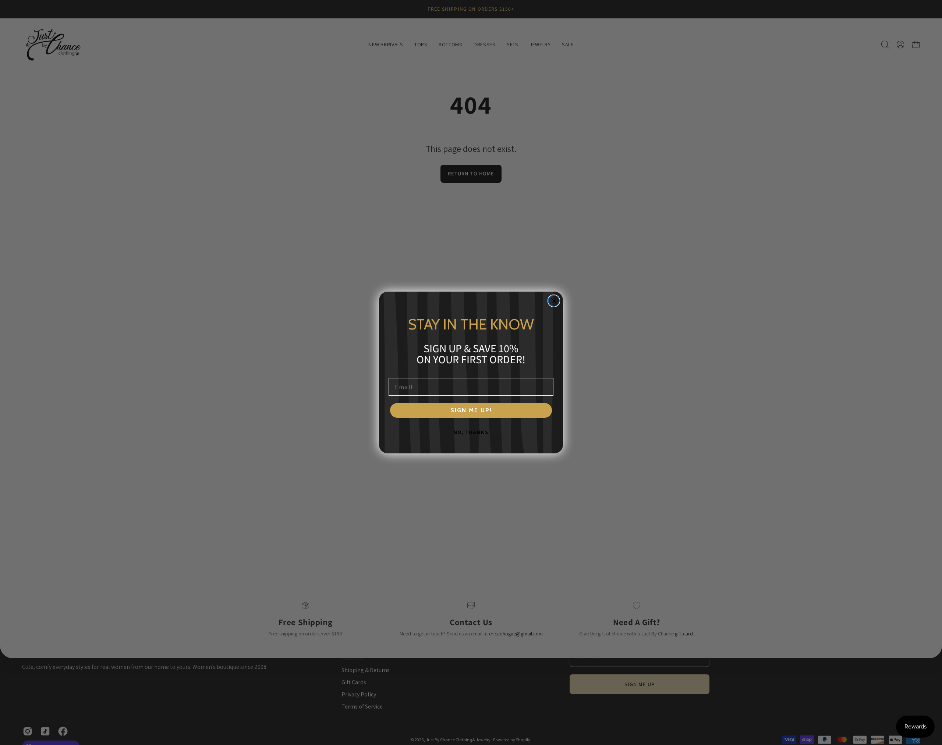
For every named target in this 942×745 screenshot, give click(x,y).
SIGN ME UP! (471, 410)
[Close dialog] (553, 300)
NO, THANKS (471, 432)
